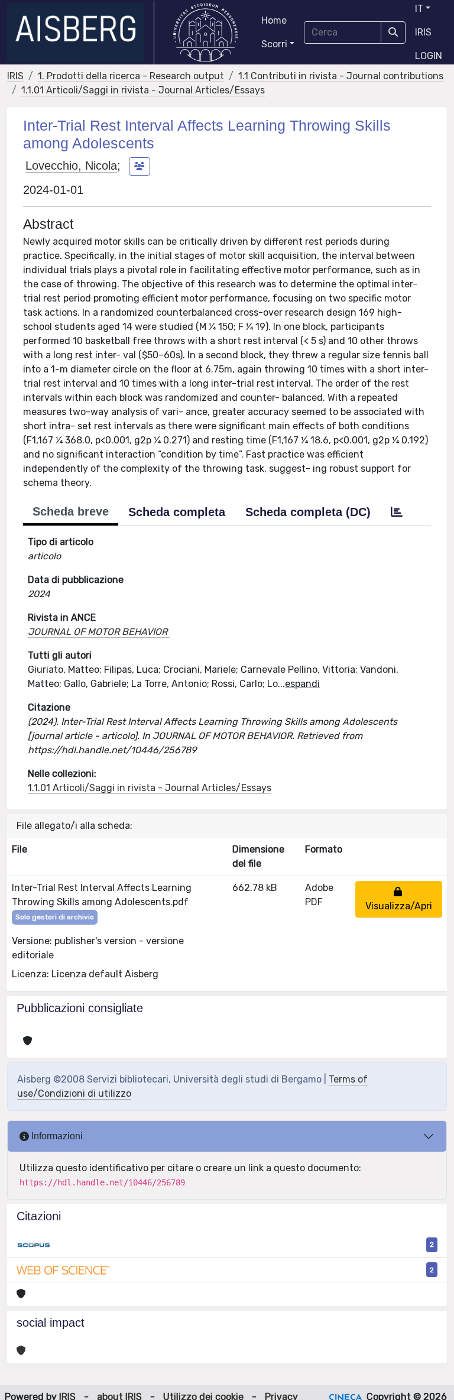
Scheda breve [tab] (71, 511)
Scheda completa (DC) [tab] (308, 511)
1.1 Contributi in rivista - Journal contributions (340, 76)
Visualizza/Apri (398, 899)
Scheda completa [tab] (176, 511)
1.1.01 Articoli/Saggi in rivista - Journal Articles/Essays (143, 90)
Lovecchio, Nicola (71, 165)
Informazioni (56, 1136)
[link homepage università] (205, 32)
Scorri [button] (274, 44)
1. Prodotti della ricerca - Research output (131, 76)
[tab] (397, 512)
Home (274, 20)
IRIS (423, 32)
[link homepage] (80, 32)
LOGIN (428, 55)
